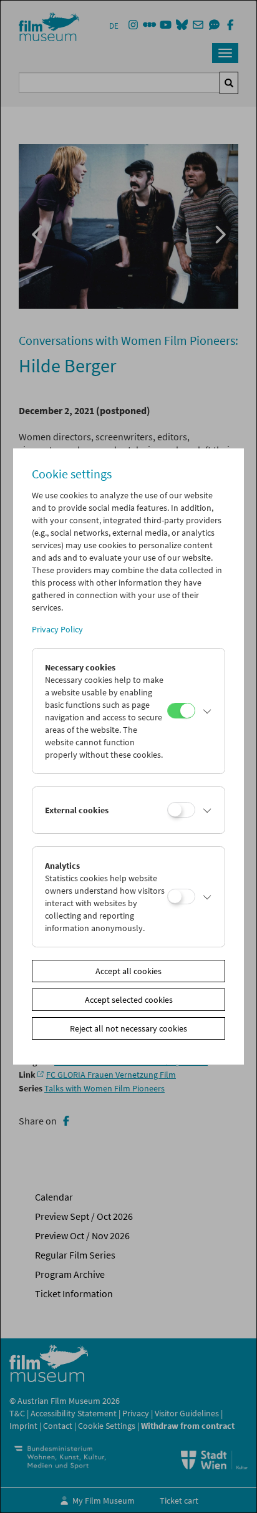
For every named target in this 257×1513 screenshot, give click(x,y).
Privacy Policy (57, 629)
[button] (207, 711)
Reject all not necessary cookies (128, 1028)
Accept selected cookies (129, 999)
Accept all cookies (128, 971)
